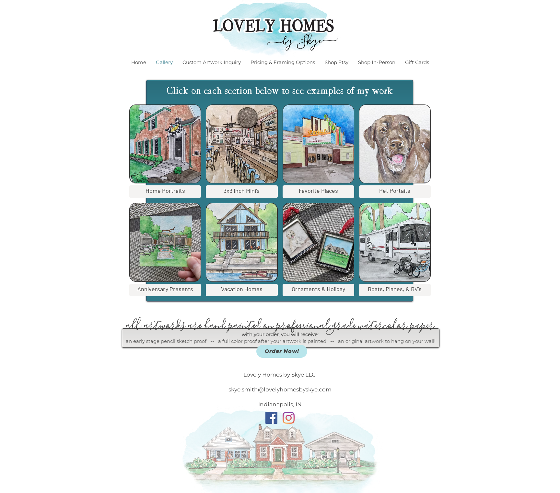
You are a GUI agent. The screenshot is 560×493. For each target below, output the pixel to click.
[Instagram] (289, 418)
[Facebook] (271, 418)
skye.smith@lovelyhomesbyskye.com (280, 389)
